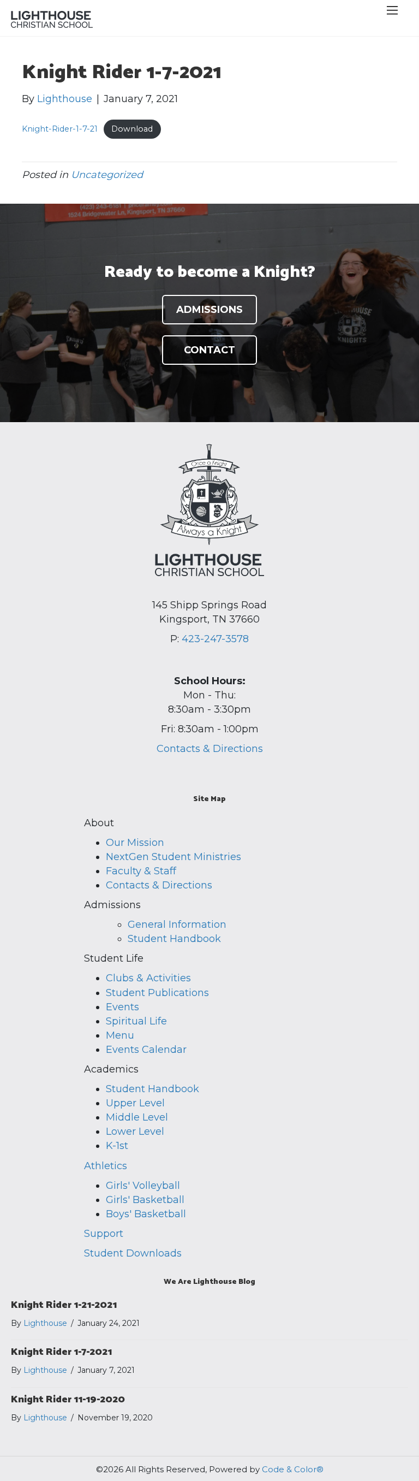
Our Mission (135, 843)
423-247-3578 (215, 639)
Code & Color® (293, 1469)
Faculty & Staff (141, 871)
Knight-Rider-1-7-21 (60, 129)
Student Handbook (174, 939)
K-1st (117, 1146)
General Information (177, 925)
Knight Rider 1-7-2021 (61, 1352)
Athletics (105, 1166)
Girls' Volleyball (143, 1186)
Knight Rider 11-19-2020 (68, 1399)
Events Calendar (146, 1050)
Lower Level (135, 1131)
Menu (120, 1035)
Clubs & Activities (148, 978)
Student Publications (157, 993)
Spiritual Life (136, 1021)
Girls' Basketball (145, 1200)
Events (122, 1007)
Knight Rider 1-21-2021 (64, 1305)
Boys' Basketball (146, 1214)
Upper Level (135, 1103)
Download (132, 129)
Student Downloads (133, 1253)
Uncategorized (107, 175)
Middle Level (137, 1117)
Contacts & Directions (210, 749)
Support (103, 1234)
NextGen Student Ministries (173, 857)
